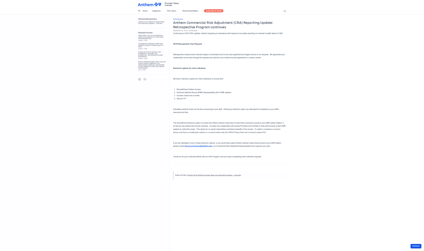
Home (145, 11)
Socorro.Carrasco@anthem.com (198, 146)
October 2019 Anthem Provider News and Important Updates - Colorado (151, 22)
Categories (156, 11)
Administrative (178, 19)
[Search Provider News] (285, 11)
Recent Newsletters (190, 11)
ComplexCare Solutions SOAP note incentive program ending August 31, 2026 (151, 45)
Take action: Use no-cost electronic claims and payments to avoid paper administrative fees (151, 37)
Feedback (416, 246)
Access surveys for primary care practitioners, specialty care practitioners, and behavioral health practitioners (150, 54)
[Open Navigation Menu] (139, 10)
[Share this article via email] (145, 79)
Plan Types (171, 11)
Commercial (193, 31)
